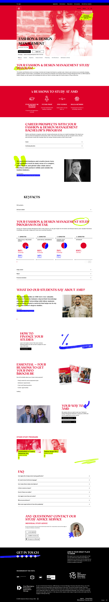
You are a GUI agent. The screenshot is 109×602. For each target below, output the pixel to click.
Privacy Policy (88, 598)
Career (7, 12)
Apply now (86, 18)
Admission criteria (47, 12)
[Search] (88, 8)
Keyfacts (13, 12)
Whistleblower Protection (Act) (84, 600)
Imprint (82, 598)
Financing (29, 12)
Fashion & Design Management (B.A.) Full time (33, 54)
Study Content (21, 12)
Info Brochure (37, 12)
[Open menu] (91, 8)
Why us (2, 12)
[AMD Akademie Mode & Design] (19, 8)
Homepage (20, 54)
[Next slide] (89, 262)
